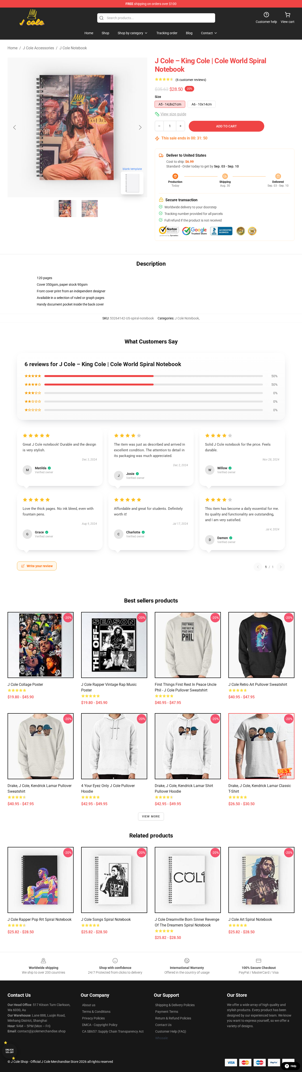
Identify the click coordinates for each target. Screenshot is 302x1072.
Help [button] (293, 1066)
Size (158, 97)
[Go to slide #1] (65, 208)
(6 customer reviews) (191, 80)
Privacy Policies (93, 1018)
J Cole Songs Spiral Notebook (106, 919)
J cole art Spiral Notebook (250, 919)
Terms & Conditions (96, 1011)
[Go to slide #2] (89, 208)
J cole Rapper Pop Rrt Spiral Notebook (39, 919)
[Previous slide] (15, 127)
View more (151, 816)
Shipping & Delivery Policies (175, 1005)
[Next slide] (140, 127)
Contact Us (163, 1025)
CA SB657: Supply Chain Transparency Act (113, 1031)
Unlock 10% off (9, 1051)
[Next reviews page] (281, 567)
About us (88, 1005)
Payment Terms (166, 1011)
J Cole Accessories (38, 48)
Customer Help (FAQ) (170, 1031)
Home (12, 48)
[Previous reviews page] (258, 567)
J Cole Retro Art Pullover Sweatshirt (257, 684)
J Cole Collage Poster (25, 684)
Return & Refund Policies (173, 1018)
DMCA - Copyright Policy (99, 1025)
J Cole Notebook (73, 48)
